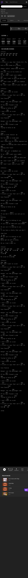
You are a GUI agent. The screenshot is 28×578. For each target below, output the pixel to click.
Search (25, 6)
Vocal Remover (13, 2)
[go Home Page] (2, 2)
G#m (10, 468)
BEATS (11, 20)
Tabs (6, 2)
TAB (18, 20)
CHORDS (4, 20)
